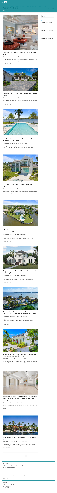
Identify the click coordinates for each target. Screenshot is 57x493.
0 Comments (25, 56)
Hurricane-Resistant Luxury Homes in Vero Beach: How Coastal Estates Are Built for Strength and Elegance (20, 398)
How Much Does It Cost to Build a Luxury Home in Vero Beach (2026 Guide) (47, 30)
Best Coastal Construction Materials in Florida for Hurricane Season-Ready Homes (19, 355)
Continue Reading (8, 63)
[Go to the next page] (36, 456)
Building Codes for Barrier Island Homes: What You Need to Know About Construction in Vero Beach (20, 313)
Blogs (20, 56)
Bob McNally (6, 56)
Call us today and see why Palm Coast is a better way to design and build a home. (19, 475)
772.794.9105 (5, 478)
